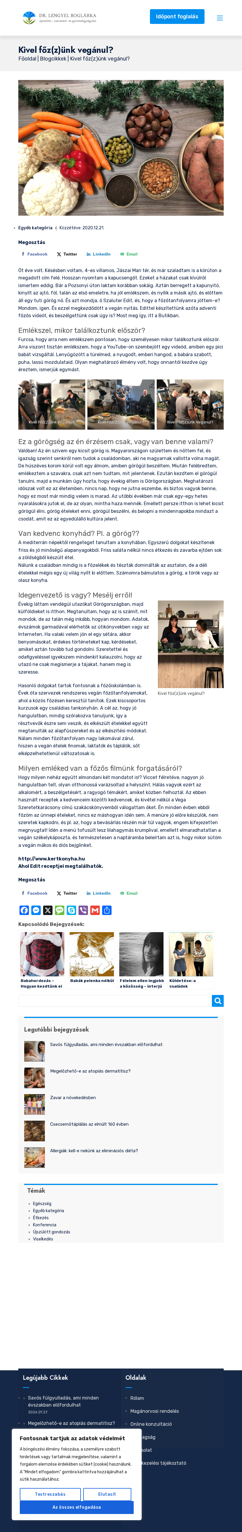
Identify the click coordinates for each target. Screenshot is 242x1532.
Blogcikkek (54, 58)
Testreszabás (50, 1494)
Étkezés (41, 1217)
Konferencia (44, 1224)
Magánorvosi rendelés (154, 1411)
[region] (77, 1474)
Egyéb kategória (35, 227)
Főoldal (27, 58)
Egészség (42, 1203)
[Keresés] (218, 1001)
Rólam (137, 1398)
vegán (25, 837)
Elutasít (107, 1494)
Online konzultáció (151, 1424)
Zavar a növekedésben (73, 1097)
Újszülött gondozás (51, 1232)
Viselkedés (43, 1239)
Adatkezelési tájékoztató (158, 1463)
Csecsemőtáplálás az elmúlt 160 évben (89, 1124)
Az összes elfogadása (77, 1507)
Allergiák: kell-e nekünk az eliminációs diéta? (94, 1150)
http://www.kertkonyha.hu (51, 859)
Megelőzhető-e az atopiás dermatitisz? (90, 1071)
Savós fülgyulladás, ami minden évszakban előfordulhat (106, 1044)
